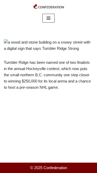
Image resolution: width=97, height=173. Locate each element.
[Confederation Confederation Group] (48, 6)
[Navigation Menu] (48, 18)
